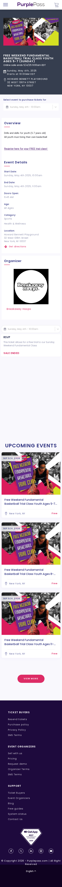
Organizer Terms (19, 769)
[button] (31, 82)
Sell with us (15, 753)
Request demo (17, 763)
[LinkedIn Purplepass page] (31, 851)
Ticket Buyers (16, 792)
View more (31, 678)
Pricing (12, 758)
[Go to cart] (56, 5)
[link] (31, 247)
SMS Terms (15, 735)
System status (17, 814)
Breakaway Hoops (19, 309)
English (30, 871)
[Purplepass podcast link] (41, 851)
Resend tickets (17, 719)
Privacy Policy (17, 729)
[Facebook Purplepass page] (11, 851)
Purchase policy (18, 724)
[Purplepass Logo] (31, 4)
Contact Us (15, 819)
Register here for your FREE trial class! (26, 148)
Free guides (15, 808)
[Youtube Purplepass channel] (51, 851)
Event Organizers (19, 798)
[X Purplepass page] (21, 851)
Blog (11, 803)
